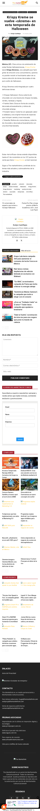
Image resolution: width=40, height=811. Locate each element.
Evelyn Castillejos (16, 33)
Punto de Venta (32, 12)
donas (5, 186)
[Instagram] (18, 240)
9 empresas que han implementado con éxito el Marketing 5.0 (10, 516)
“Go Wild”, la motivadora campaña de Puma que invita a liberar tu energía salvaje (25, 284)
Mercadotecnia (22, 12)
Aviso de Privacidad (9, 673)
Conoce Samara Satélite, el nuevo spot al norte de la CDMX (10, 494)
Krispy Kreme (30, 67)
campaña (14, 184)
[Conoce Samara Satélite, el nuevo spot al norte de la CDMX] (10, 485)
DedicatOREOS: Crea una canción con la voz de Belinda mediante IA (29, 473)
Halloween (23, 186)
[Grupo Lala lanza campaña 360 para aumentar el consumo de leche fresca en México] (7, 258)
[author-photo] (20, 221)
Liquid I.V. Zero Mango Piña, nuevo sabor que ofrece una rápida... (28, 598)
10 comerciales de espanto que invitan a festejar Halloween (9, 205)
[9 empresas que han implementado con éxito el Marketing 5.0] (10, 506)
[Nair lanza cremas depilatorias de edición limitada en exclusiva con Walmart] (7, 271)
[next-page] (7, 327)
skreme (5, 192)
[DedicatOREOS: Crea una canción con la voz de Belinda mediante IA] (29, 463)
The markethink (7, 194)
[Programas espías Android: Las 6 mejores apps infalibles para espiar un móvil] (29, 506)
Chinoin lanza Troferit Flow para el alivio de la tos (29, 561)
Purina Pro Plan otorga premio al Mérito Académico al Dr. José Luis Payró (30, 206)
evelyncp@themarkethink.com (13, 701)
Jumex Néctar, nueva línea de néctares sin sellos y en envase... (28, 619)
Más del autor (26, 251)
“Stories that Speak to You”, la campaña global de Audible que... (10, 598)
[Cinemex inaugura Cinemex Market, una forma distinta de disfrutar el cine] (10, 552)
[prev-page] (3, 327)
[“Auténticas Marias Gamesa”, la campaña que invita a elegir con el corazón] (7, 294)
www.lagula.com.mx (9, 733)
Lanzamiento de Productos (10, 12)
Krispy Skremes (7, 189)
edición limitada (13, 186)
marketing (17, 189)
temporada (21, 192)
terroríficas (29, 192)
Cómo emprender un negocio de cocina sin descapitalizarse (28, 540)
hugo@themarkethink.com (28, 699)
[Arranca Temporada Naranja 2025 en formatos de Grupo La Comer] (10, 463)
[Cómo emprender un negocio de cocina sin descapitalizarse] (29, 530)
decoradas (29, 184)
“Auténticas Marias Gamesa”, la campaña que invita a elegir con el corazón (26, 294)
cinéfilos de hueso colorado (19, 744)
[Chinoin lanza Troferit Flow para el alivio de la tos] (29, 551)
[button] (3, 3)
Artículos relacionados (11, 251)
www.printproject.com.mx (11, 726)
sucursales (12, 192)
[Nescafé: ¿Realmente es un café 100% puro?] (10, 530)
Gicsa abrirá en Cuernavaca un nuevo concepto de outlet (28, 494)
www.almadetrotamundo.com (12, 739)
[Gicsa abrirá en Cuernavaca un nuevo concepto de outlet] (29, 485)
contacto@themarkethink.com (12, 708)
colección (21, 184)
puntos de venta (26, 189)
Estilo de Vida (6, 274)
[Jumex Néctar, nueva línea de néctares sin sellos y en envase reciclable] (29, 609)
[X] (22, 240)
